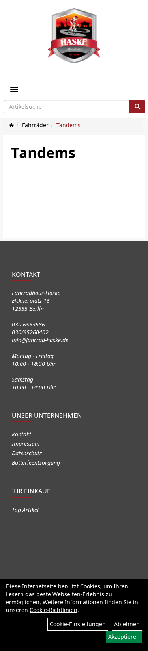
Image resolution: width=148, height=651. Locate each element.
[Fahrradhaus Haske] (74, 35)
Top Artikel (25, 510)
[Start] (11, 125)
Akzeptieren (124, 636)
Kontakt (21, 434)
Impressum (25, 443)
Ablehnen (127, 624)
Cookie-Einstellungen (78, 624)
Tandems (68, 125)
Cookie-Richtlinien (53, 610)
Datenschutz (27, 453)
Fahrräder (35, 125)
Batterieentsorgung (36, 462)
